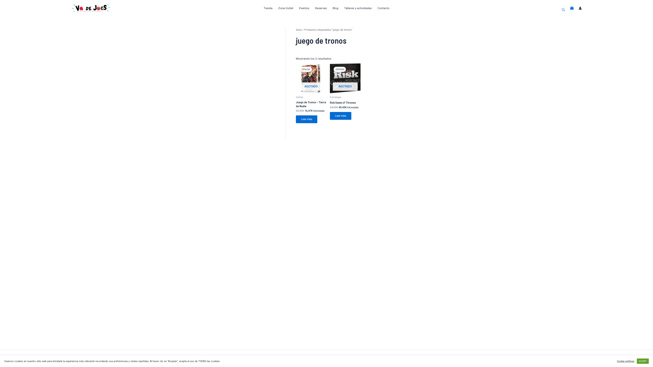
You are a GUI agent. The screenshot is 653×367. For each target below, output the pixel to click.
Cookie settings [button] (625, 361)
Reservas (321, 8)
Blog (335, 8)
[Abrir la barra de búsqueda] (563, 9)
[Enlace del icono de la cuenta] (580, 8)
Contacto (383, 8)
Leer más (306, 119)
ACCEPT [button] (643, 361)
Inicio (299, 29)
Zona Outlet (285, 8)
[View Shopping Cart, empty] (571, 8)
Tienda (268, 8)
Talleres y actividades (358, 8)
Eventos (304, 8)
